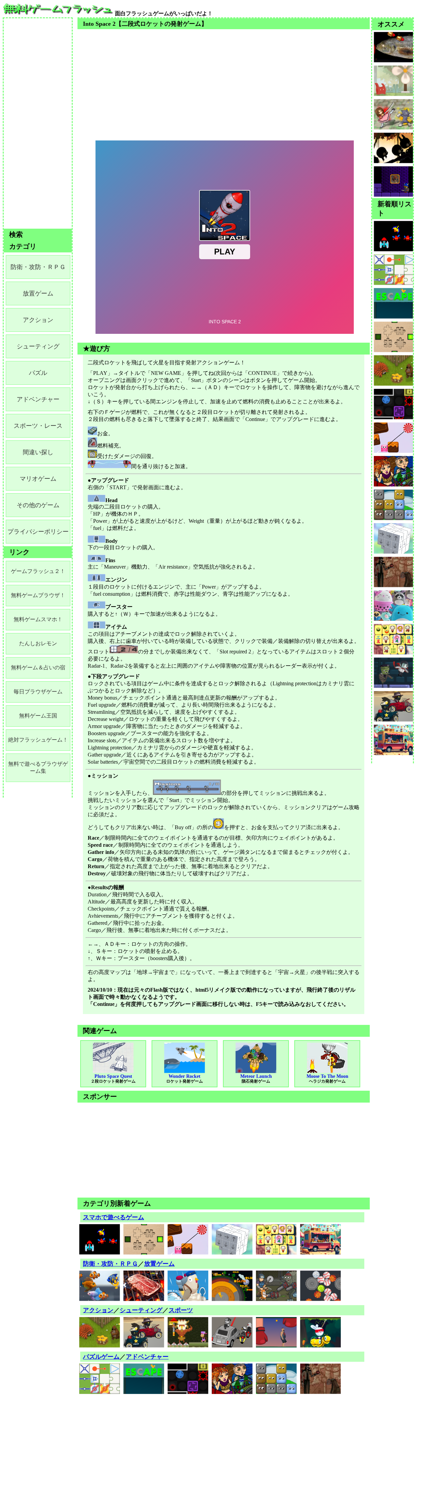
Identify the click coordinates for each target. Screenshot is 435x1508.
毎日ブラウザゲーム (38, 691)
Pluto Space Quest (113, 1079)
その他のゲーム (38, 505)
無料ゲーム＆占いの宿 (38, 667)
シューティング (141, 1310)
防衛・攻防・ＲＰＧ (110, 1263)
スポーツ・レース (38, 425)
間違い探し (38, 452)
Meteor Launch (256, 1079)
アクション (98, 1310)
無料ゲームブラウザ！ (38, 595)
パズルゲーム (101, 1356)
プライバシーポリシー (38, 531)
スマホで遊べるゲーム (113, 1217)
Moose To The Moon (327, 1079)
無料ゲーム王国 (38, 716)
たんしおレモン (38, 643)
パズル (38, 372)
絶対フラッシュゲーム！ (38, 740)
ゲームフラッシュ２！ (38, 571)
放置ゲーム (159, 1263)
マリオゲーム (38, 478)
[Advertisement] (223, 76)
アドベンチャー (147, 1356)
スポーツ (181, 1310)
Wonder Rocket (184, 1079)
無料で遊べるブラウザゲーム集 (38, 767)
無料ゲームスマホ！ (38, 619)
